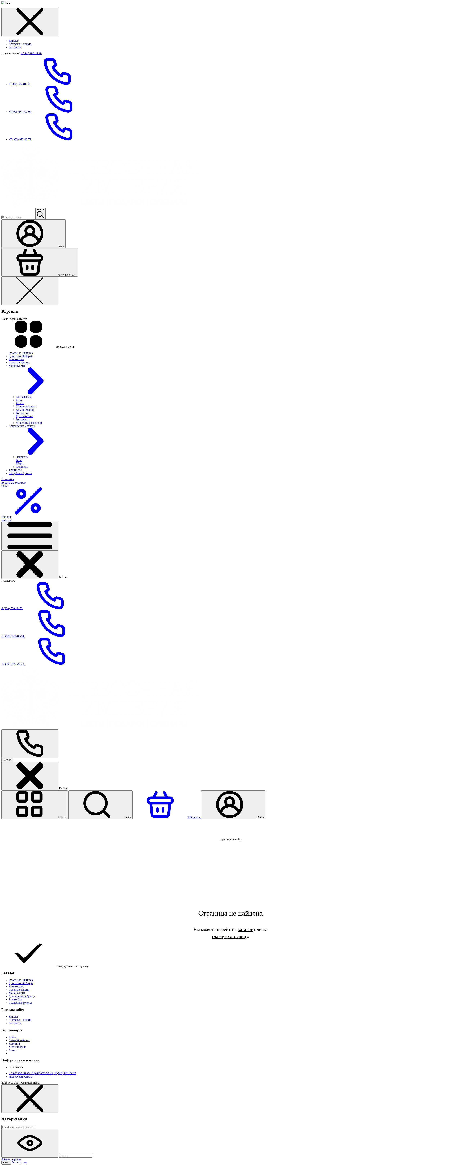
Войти (13, 1037)
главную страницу (230, 936)
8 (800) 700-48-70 (31, 53)
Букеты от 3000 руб (21, 983)
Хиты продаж (17, 1046)
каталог (245, 929)
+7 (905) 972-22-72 (20, 139)
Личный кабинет (19, 1040)
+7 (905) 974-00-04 (20, 111)
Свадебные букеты (20, 1002)
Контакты (15, 47)
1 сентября (15, 999)
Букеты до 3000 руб (21, 979)
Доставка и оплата (20, 43)
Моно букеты (17, 992)
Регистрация (19, 1162)
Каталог (14, 40)
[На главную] (99, 206)
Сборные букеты (19, 989)
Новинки (14, 1043)
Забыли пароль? (11, 1159)
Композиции (16, 986)
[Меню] (29, 536)
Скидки (6, 516)
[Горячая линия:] (29, 743)
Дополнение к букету (22, 996)
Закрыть (7, 760)
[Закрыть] (29, 564)
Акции (13, 1050)
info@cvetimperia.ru (20, 1076)
